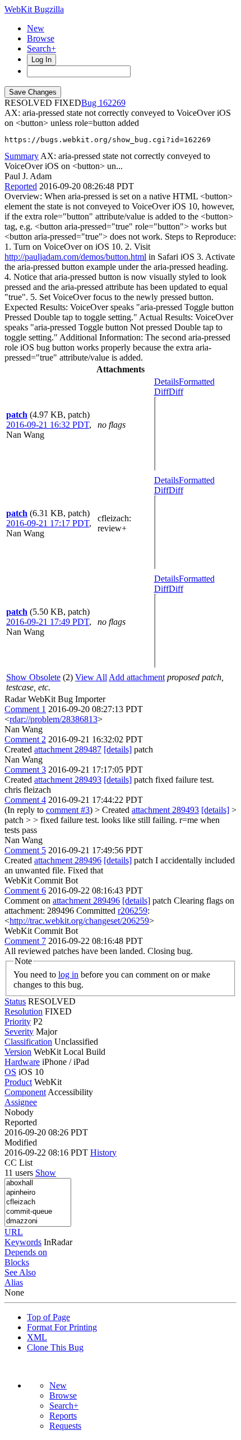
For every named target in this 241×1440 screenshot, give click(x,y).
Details (166, 381)
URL (13, 1232)
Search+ (41, 48)
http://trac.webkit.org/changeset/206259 (79, 920)
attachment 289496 (67, 860)
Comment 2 (25, 739)
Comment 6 (25, 890)
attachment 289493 (67, 779)
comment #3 (68, 810)
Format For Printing (62, 1327)
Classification (28, 1041)
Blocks (16, 1262)
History (103, 1152)
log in (68, 974)
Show (45, 1172)
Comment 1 (25, 709)
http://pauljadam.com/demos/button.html (75, 256)
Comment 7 (25, 941)
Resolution (23, 1011)
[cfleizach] (38, 1202)
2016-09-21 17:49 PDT (47, 622)
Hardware (22, 1062)
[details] (118, 749)
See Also (20, 1272)
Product (18, 1082)
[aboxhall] (38, 1183)
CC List (18, 1162)
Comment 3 (25, 769)
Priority (17, 1021)
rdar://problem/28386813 (54, 719)
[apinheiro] (38, 1193)
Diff (176, 391)
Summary (21, 156)
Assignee (20, 1102)
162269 (112, 102)
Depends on (25, 1252)
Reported (20, 186)
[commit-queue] (38, 1212)
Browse (40, 38)
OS (10, 1072)
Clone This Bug (55, 1347)
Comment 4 (25, 800)
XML (37, 1337)
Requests (65, 1425)
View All (91, 677)
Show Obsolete (33, 677)
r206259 (132, 910)
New (35, 28)
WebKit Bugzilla (34, 9)
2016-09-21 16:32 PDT (47, 424)
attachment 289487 (67, 749)
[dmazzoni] (38, 1221)
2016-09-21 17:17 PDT (47, 523)
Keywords (22, 1242)
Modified (20, 1142)
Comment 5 (25, 850)
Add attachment (137, 677)
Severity (19, 1031)
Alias (13, 1282)
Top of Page (48, 1317)
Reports (63, 1415)
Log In (41, 59)
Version (17, 1051)
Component (25, 1092)
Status (15, 1001)
